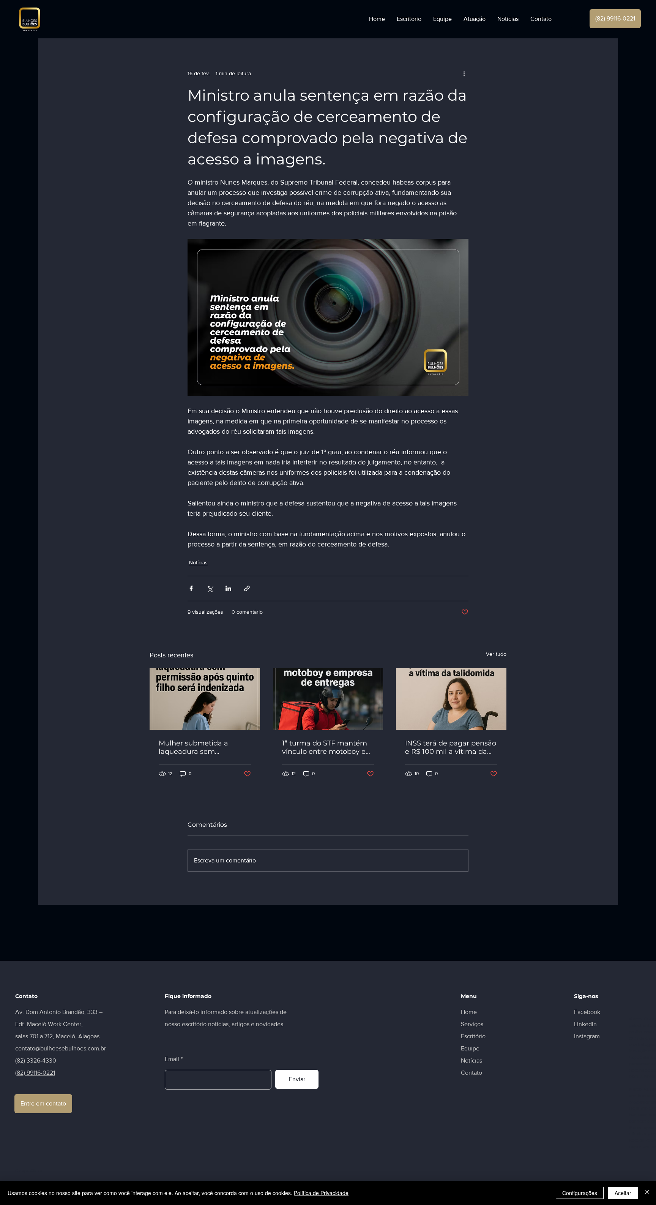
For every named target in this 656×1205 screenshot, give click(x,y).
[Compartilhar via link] (247, 588)
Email (172, 1059)
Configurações (579, 1193)
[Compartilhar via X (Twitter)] (209, 588)
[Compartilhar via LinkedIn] (228, 588)
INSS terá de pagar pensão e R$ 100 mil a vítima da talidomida (450, 747)
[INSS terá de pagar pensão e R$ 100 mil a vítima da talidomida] (451, 699)
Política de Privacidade (321, 1193)
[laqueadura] (205, 699)
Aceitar (623, 1193)
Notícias (198, 562)
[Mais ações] (463, 73)
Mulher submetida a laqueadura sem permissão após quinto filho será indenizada (198, 747)
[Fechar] (646, 1193)
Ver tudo (496, 654)
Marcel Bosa (641, 1019)
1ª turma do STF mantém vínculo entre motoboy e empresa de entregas (324, 747)
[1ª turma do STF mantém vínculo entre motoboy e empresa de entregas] (328, 699)
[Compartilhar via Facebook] (191, 588)
